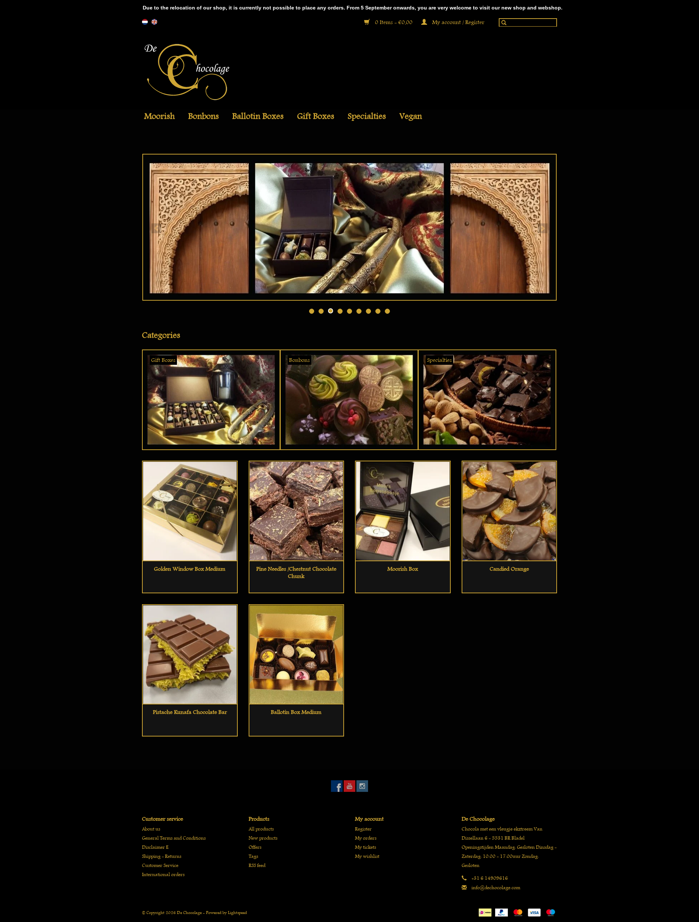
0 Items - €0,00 (394, 22)
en (154, 22)
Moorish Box (402, 569)
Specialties (367, 116)
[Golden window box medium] (190, 510)
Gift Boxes (315, 116)
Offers (255, 847)
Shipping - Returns (161, 856)
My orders (365, 838)
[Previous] (156, 228)
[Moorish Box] (403, 510)
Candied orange (509, 569)
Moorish (159, 116)
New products (263, 838)
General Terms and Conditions (174, 838)
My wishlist (367, 856)
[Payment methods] (484, 911)
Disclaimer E (155, 847)
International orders (163, 874)
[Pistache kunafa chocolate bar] (190, 654)
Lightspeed (237, 912)
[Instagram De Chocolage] (362, 786)
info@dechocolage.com (495, 887)
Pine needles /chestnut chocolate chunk (296, 572)
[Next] (543, 228)
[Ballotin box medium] (296, 654)
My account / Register (457, 22)
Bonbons (203, 116)
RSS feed (257, 865)
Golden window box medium (189, 569)
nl (145, 22)
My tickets (365, 847)
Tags (253, 856)
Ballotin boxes (258, 116)
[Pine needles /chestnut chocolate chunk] (296, 510)
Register (363, 829)
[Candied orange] (509, 510)
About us (151, 829)
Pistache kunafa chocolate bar (190, 712)
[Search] (502, 24)
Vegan (410, 116)
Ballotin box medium (296, 712)
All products (261, 829)
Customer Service (160, 865)
